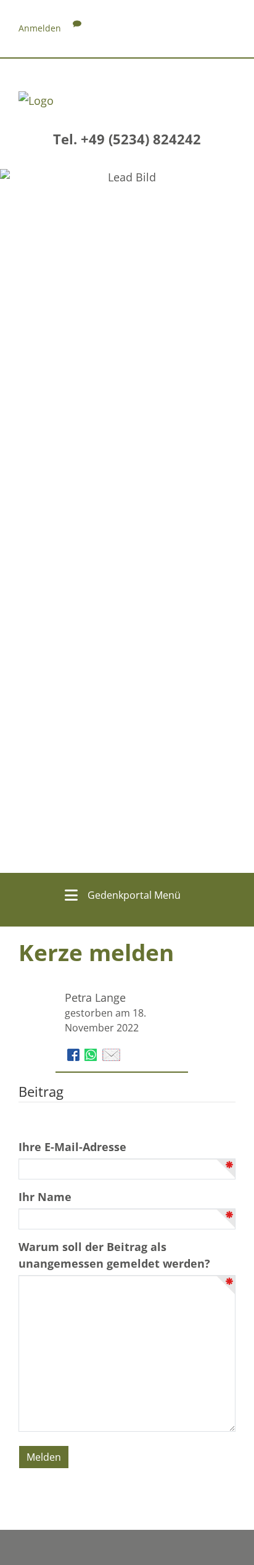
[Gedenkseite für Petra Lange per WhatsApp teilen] (92, 1053)
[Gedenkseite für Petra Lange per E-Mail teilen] (111, 1053)
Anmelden (39, 28)
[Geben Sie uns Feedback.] (77, 28)
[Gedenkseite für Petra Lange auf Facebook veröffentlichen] (75, 1053)
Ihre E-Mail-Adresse (72, 1146)
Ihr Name (45, 1196)
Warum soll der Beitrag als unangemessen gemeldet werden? (114, 1255)
